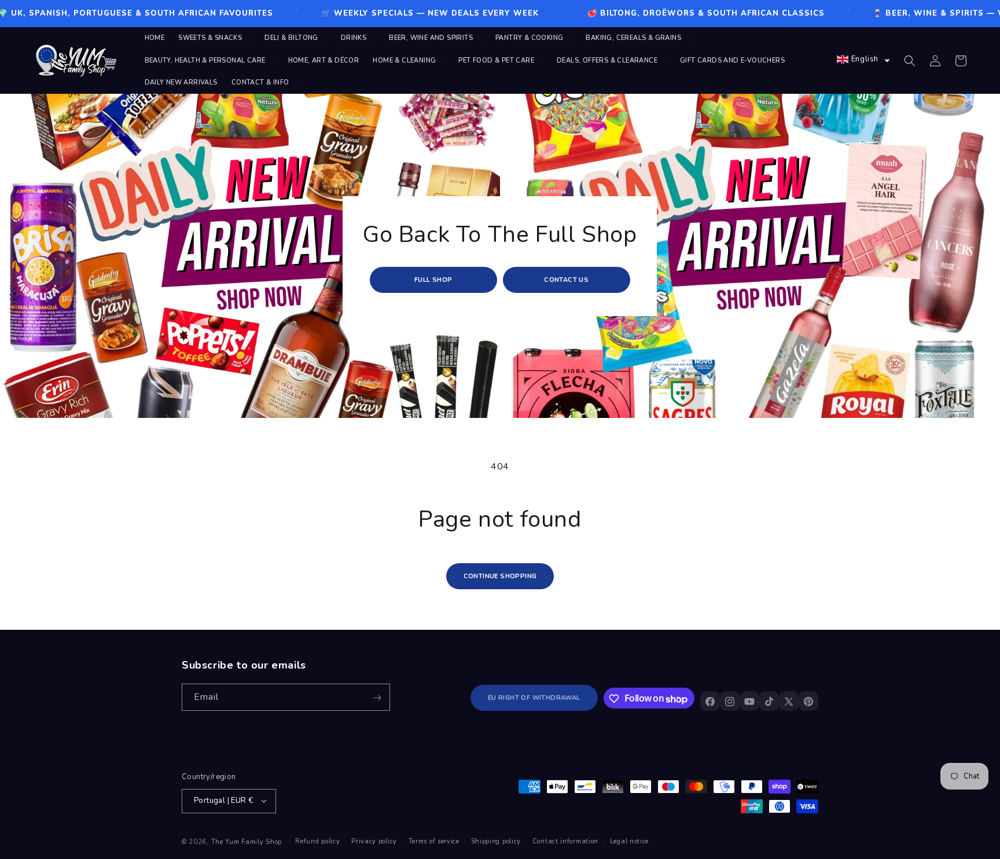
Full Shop (433, 280)
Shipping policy (496, 840)
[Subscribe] (376, 697)
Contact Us (567, 280)
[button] (214, 38)
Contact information (565, 840)
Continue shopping (500, 576)
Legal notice (629, 840)
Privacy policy (374, 840)
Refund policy (317, 840)
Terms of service (434, 840)
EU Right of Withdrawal (534, 698)
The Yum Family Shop (246, 841)
